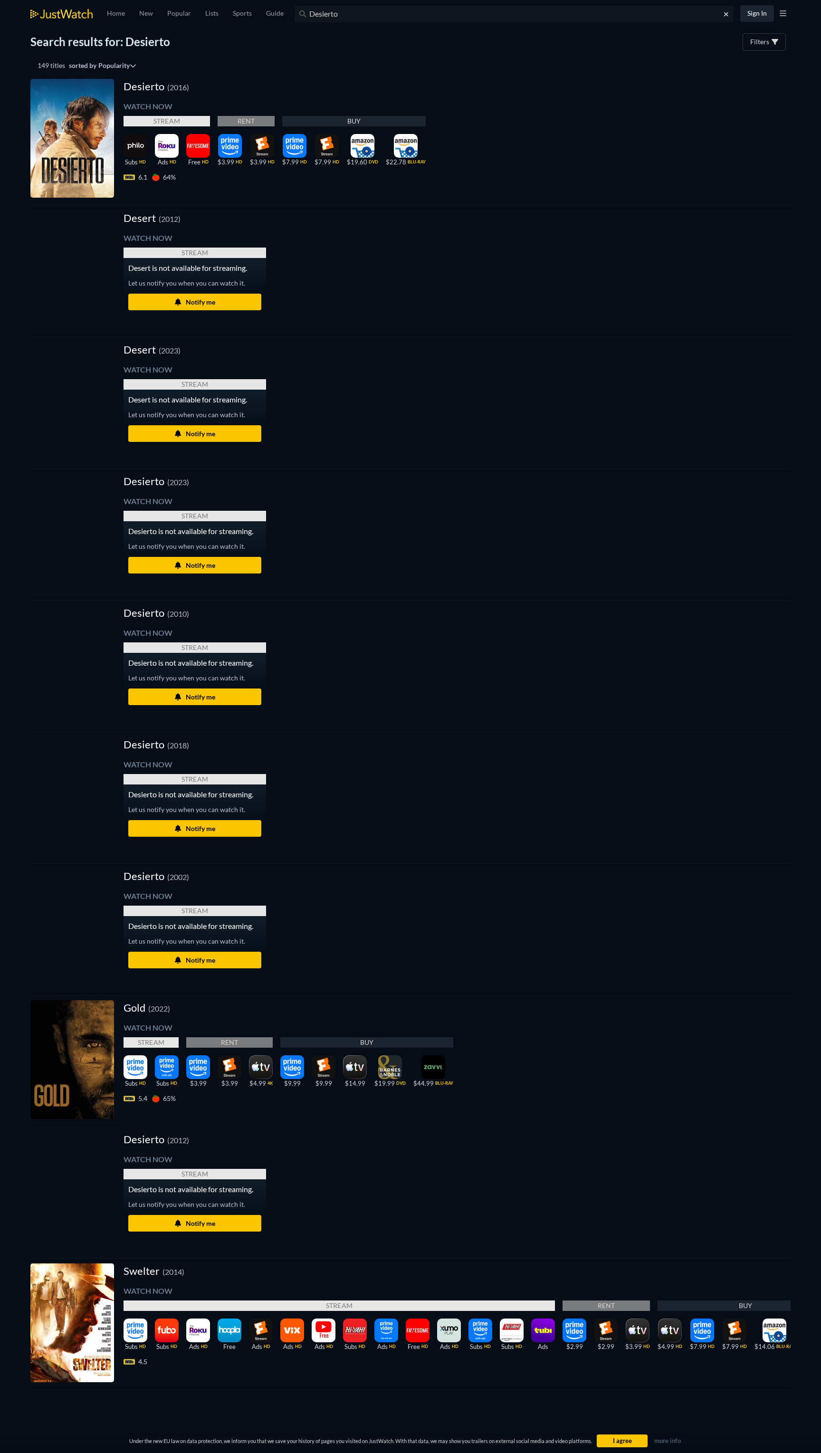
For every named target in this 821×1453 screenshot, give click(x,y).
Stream (166, 121)
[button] (152, 217)
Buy (354, 121)
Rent (246, 121)
